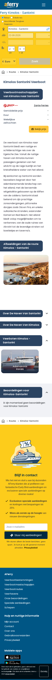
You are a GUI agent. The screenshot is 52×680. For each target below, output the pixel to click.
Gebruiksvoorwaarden (17, 635)
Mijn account (11, 621)
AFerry (8, 574)
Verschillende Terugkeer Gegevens (14, 22)
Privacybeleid (31, 548)
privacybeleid (10, 674)
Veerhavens (11, 593)
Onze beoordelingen (16, 598)
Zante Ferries (41, 105)
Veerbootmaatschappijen (19, 584)
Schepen (9, 607)
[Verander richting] (48, 29)
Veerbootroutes (13, 589)
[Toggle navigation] (44, 5)
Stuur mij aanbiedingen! (28, 535)
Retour (7, 18)
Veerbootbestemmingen (18, 580)
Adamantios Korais (20, 367)
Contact (9, 626)
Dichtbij (44, 671)
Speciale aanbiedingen (17, 603)
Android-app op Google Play (12, 663)
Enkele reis (17, 18)
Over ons (9, 631)
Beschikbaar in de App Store (12, 657)
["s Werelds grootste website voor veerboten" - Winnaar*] (11, 4)
